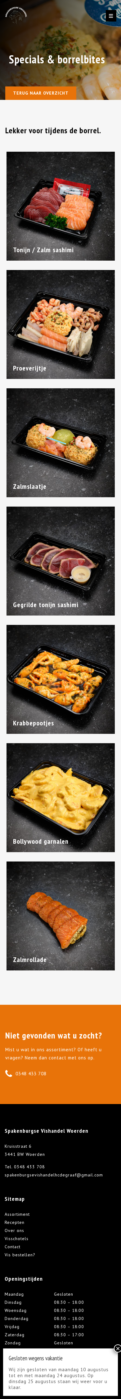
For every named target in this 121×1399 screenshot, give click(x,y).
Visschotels (17, 1238)
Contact (12, 1246)
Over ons (14, 1230)
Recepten (15, 1222)
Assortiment (17, 1214)
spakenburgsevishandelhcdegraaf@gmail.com (54, 1175)
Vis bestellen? (20, 1255)
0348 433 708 (31, 1074)
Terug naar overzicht (41, 93)
